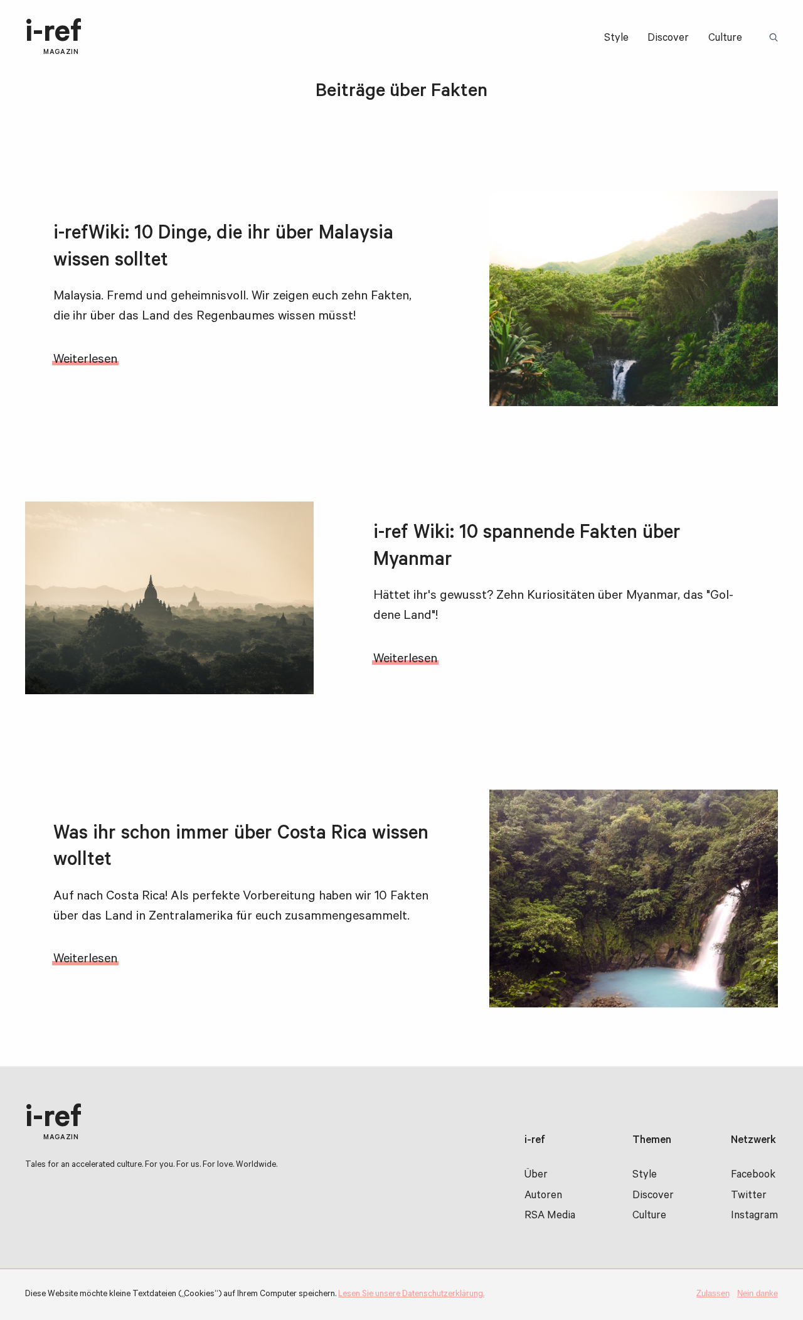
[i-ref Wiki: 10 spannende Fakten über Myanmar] (169, 598)
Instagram (754, 1217)
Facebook (753, 1176)
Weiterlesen (85, 360)
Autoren (543, 1197)
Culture (725, 39)
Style (616, 39)
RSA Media (549, 1217)
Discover (668, 39)
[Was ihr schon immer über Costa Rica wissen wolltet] (633, 898)
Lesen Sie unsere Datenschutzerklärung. (411, 1294)
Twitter (749, 1197)
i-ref (53, 37)
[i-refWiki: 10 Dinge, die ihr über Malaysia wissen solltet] (633, 298)
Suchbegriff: (775, 38)
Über (536, 1176)
